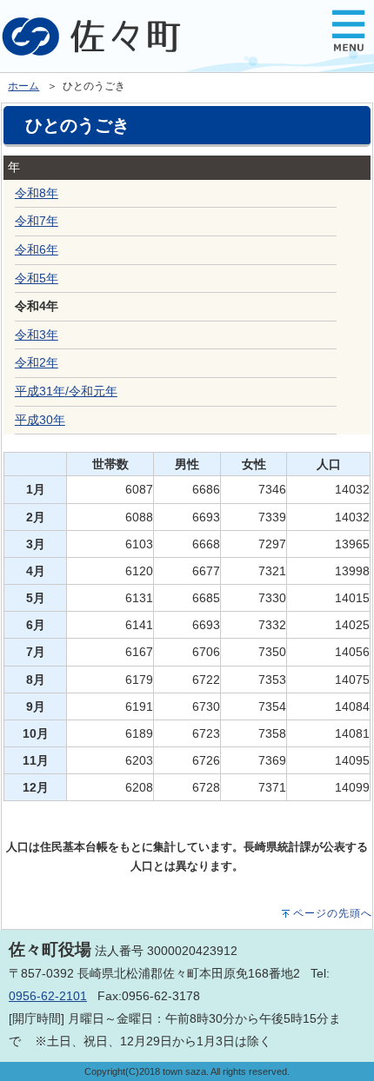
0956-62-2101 (48, 996)
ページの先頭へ (332, 913)
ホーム (23, 86)
